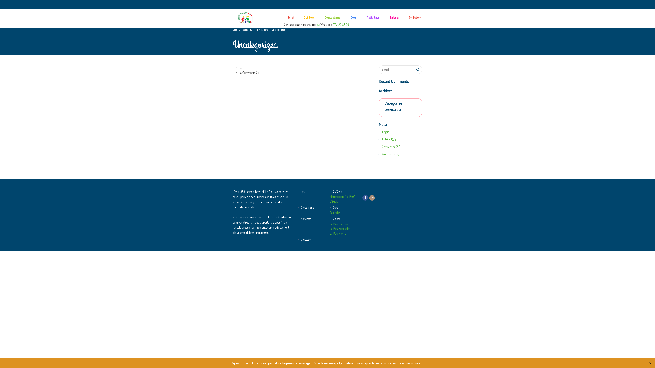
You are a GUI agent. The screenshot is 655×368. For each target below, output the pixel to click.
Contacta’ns (332, 17)
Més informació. (414, 363)
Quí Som (309, 17)
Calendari (335, 212)
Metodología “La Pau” (342, 196)
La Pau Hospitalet (340, 229)
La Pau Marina (338, 233)
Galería (394, 17)
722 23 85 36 (341, 24)
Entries (389, 139)
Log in (385, 132)
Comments (391, 147)
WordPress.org (390, 154)
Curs (353, 17)
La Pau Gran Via (339, 224)
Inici (291, 17)
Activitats (373, 17)
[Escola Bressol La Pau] (245, 17)
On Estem (415, 17)
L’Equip (334, 201)
